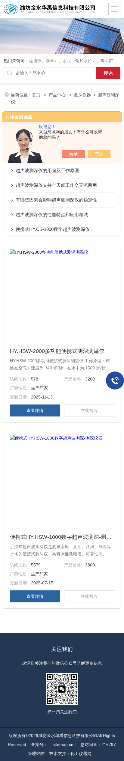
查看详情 (34, 410)
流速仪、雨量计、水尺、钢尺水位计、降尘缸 (71, 60)
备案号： (39, 744)
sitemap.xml (64, 744)
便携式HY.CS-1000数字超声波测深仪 (53, 229)
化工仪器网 (80, 753)
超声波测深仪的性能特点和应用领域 (52, 214)
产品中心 (58, 94)
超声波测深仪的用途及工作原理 (47, 170)
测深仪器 (82, 94)
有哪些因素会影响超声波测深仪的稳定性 (56, 199)
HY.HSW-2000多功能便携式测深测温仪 (57, 351)
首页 (37, 94)
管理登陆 (36, 753)
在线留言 (89, 410)
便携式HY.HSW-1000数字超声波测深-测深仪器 (62, 537)
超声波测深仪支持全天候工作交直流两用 (56, 185)
